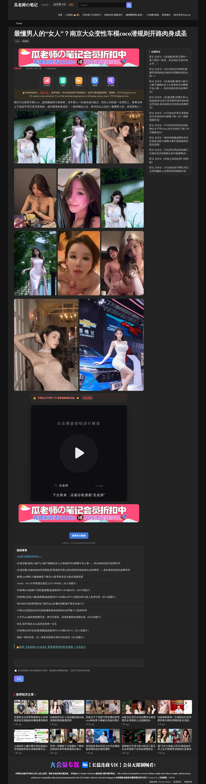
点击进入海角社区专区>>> (29, 556)
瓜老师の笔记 (26, 5)
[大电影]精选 (153, 15)
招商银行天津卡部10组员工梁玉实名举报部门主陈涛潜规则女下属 (138, 749)
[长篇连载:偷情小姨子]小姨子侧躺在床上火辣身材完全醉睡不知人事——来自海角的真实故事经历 (68, 563)
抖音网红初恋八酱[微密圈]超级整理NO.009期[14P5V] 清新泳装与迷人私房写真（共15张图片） (67, 597)
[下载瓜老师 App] (71, 5)
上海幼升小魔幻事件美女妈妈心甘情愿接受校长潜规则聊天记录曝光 (31, 749)
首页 (60, 15)
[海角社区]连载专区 (113, 15)
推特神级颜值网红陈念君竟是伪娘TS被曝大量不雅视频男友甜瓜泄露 (169, 141)
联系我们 (166, 15)
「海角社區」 (44, 93)
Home (19, 23)
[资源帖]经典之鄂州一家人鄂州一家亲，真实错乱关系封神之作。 (168, 60)
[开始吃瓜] (79, 82)
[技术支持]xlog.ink (181, 15)
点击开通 (87, 398)
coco (17, 41)
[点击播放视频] (79, 453)
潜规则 (25, 41)
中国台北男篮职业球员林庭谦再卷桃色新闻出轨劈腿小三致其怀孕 (52, 610)
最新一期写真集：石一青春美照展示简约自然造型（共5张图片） (51, 637)
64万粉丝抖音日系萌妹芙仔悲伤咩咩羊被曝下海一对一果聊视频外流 (169, 116)
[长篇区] (63, 82)
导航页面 (188, 782)
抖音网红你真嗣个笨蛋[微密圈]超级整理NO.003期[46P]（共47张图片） (54, 590)
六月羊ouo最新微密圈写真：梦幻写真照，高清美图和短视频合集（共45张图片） (60, 617)
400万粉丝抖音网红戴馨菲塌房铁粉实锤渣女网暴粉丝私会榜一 (168, 72)
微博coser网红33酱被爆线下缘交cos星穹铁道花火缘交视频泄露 (50, 576)
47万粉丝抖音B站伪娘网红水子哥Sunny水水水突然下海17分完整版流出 (169, 128)
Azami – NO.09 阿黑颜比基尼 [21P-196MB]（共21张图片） (47, 583)
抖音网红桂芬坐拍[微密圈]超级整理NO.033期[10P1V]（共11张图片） (53, 630)
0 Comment (51, 68)
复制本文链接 (79, 535)
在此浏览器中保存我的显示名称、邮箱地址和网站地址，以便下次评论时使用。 (55, 670)
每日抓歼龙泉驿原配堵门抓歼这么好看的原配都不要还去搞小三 (50, 603)
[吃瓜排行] (47, 82)
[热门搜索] (111, 82)
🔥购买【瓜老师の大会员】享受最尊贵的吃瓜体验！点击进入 (51, 647)
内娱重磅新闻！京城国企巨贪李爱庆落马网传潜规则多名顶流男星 (174, 720)
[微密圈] (95, 82)
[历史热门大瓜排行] (92, 15)
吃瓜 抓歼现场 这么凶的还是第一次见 (37, 624)
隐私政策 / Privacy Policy (160, 782)
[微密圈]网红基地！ (134, 15)
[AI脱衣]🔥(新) (72, 15)
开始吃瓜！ (18, 68)
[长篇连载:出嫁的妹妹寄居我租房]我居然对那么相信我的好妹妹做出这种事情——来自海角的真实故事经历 (73, 570)
